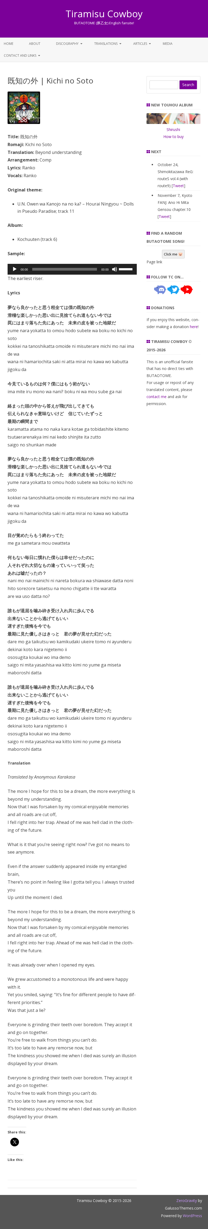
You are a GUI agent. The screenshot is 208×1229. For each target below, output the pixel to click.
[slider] (126, 269)
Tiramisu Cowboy (104, 14)
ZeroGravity (186, 1200)
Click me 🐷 (173, 254)
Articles (140, 43)
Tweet (178, 185)
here (194, 326)
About (34, 43)
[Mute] (114, 269)
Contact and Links (20, 55)
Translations (106, 43)
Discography (67, 43)
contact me (157, 396)
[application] (72, 269)
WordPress (192, 1215)
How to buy (173, 136)
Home (8, 43)
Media (168, 43)
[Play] (14, 269)
